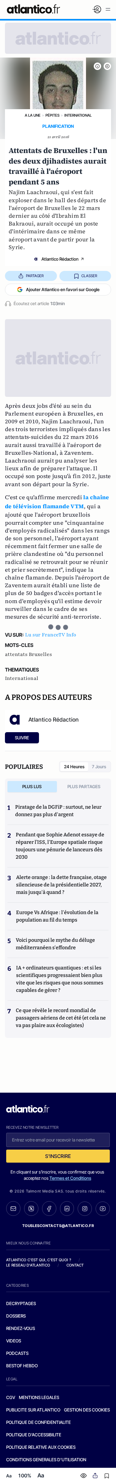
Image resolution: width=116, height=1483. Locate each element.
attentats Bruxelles (28, 654)
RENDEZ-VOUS (20, 1328)
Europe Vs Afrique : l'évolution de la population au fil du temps (57, 916)
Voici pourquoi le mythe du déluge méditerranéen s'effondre (55, 944)
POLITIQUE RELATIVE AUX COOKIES (40, 1447)
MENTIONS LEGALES (39, 1397)
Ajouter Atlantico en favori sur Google (63, 289)
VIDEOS (13, 1340)
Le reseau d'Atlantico (28, 1265)
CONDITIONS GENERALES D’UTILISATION (46, 1459)
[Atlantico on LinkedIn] (67, 1208)
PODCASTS (17, 1353)
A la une (33, 115)
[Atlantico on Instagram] (85, 1209)
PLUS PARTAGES (84, 786)
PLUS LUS (32, 786)
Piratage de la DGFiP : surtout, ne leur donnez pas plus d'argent (58, 810)
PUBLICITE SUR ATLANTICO (33, 1409)
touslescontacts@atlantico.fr (58, 1225)
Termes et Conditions (70, 1178)
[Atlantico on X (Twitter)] (31, 1208)
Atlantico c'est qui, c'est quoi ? (38, 1260)
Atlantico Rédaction (60, 259)
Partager (35, 275)
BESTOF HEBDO (22, 1365)
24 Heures (74, 766)
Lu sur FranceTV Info (50, 634)
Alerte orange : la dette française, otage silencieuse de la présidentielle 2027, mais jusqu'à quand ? (61, 884)
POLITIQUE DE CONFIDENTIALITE (38, 1422)
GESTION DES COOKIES (87, 1409)
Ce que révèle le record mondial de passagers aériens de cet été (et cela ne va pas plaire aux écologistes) (61, 1017)
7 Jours (99, 766)
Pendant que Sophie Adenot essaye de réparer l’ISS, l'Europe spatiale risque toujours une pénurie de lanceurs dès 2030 (60, 846)
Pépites (52, 115)
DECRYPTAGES (21, 1303)
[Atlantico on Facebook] (49, 1208)
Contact (75, 1265)
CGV (10, 1397)
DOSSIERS (16, 1315)
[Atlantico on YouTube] (103, 1209)
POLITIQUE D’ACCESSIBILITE (33, 1434)
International (78, 115)
